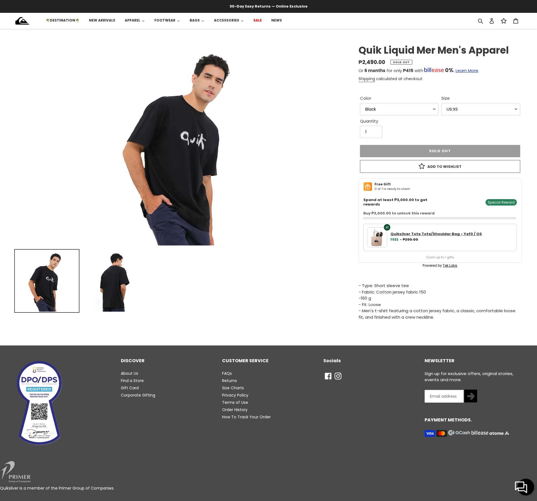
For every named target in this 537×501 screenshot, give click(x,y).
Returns (229, 380)
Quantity (369, 121)
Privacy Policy (235, 395)
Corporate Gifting (138, 395)
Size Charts (233, 388)
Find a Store (132, 380)
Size (445, 98)
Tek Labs (450, 265)
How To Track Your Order (246, 417)
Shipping (367, 79)
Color (365, 98)
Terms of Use (235, 402)
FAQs (227, 373)
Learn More (467, 70)
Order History (235, 409)
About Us (129, 373)
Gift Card (130, 388)
